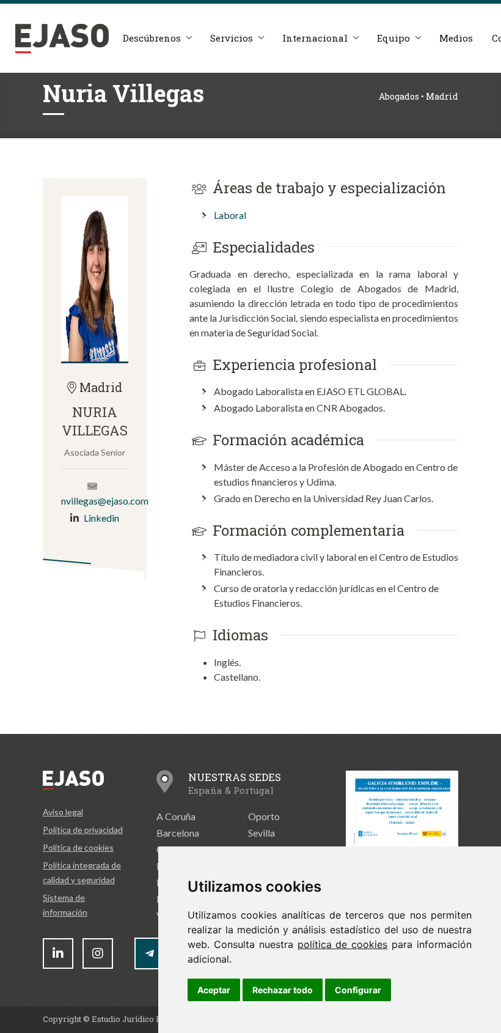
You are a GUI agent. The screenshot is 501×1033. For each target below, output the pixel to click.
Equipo (393, 38)
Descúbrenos (152, 38)
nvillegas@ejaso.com (104, 500)
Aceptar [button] (213, 990)
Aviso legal (63, 812)
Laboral (230, 215)
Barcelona (177, 833)
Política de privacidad (83, 829)
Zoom (94, 278)
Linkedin (101, 518)
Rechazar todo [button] (282, 990)
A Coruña (176, 816)
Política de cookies (78, 847)
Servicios (231, 38)
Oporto (264, 816)
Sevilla (261, 833)
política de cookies (343, 944)
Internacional (315, 38)
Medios (456, 38)
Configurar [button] (358, 990)
